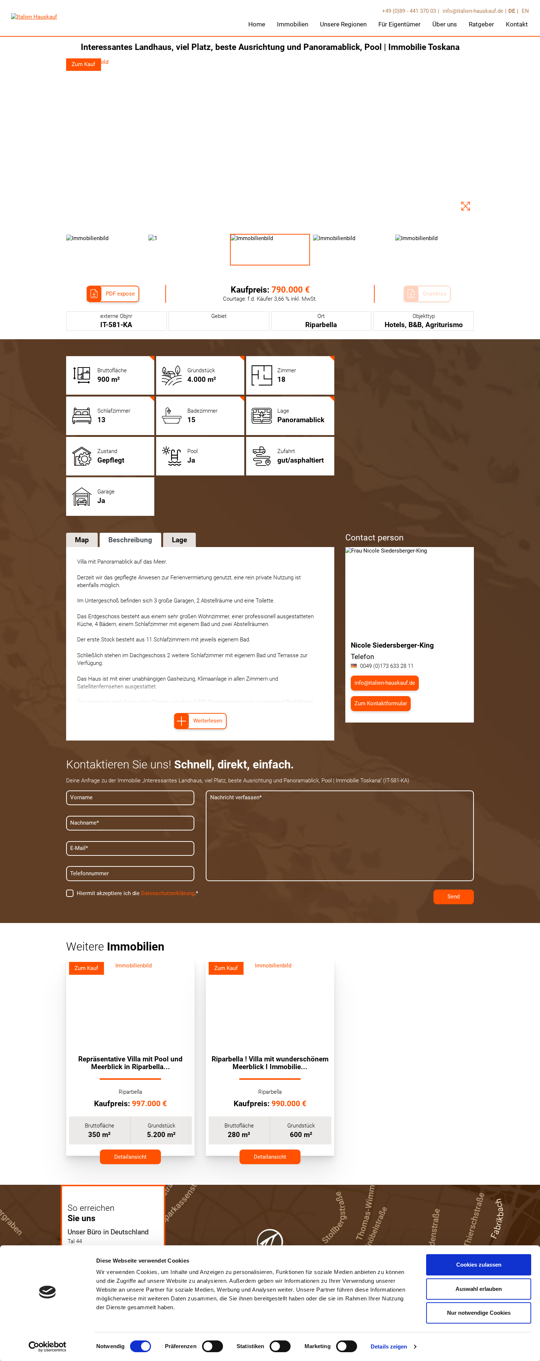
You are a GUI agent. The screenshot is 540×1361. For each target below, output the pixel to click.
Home (256, 24)
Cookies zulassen (478, 1265)
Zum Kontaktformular (380, 703)
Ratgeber (481, 24)
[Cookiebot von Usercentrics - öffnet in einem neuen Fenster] (47, 1346)
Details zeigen (389, 1346)
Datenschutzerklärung (167, 893)
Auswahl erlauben (479, 1289)
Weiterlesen (207, 720)
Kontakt (517, 24)
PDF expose (120, 293)
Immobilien (292, 24)
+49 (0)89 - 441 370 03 (409, 11)
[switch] (212, 1346)
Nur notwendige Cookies (479, 1313)
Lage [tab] (179, 540)
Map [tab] (82, 540)
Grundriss (434, 293)
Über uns (444, 24)
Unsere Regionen (343, 24)
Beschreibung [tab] (130, 540)
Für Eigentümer (399, 24)
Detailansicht (130, 1157)
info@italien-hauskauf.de (472, 11)
